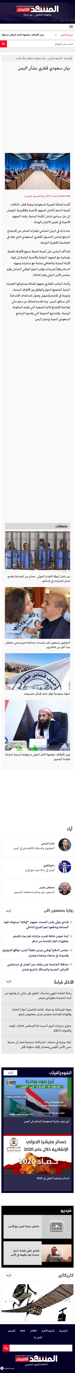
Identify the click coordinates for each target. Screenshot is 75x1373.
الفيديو (11, 1331)
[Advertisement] (37, 113)
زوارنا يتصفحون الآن (59, 910)
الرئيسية (68, 58)
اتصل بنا (38, 1337)
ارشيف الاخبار (48, 1331)
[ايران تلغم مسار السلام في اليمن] (37, 1301)
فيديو (66, 1209)
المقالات (33, 1331)
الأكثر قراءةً (64, 981)
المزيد (8, 911)
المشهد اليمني (55, 58)
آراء (69, 828)
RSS (22, 1331)
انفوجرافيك (61, 1072)
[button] (5, 1301)
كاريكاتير (66, 1274)
